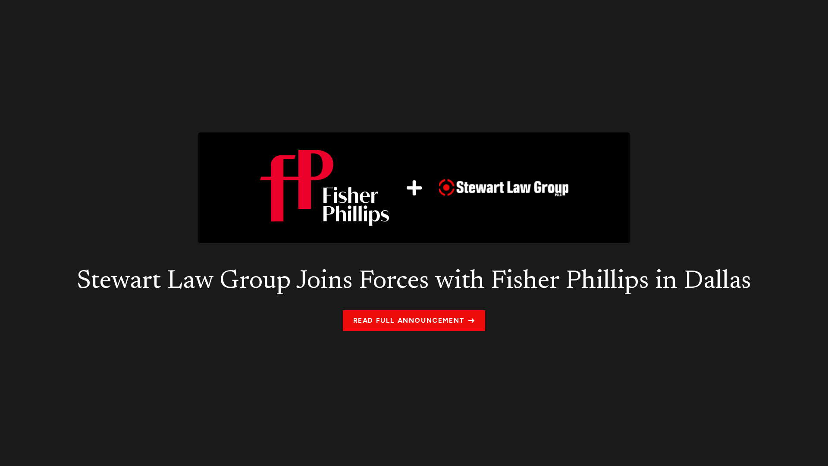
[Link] (414, 187)
